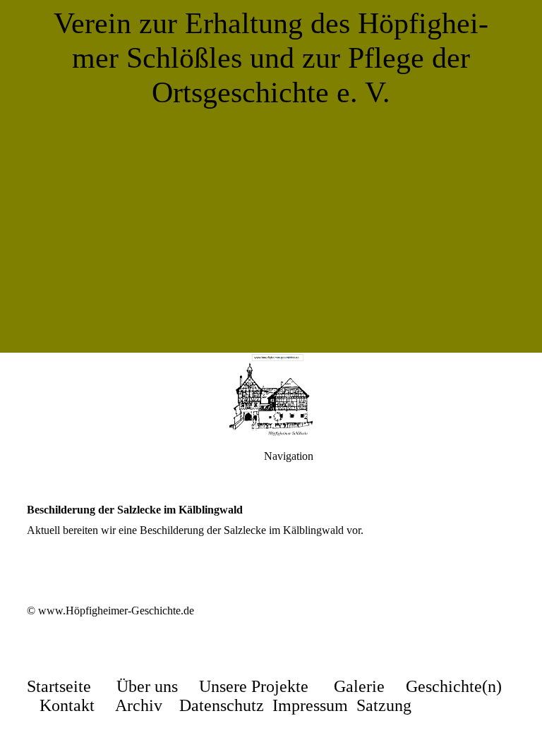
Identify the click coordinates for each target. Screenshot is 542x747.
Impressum (310, 705)
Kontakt (67, 705)
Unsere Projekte (253, 686)
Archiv (138, 705)
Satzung (383, 705)
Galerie (359, 686)
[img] (271, 176)
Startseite (59, 686)
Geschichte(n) (454, 686)
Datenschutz (221, 705)
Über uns (147, 686)
